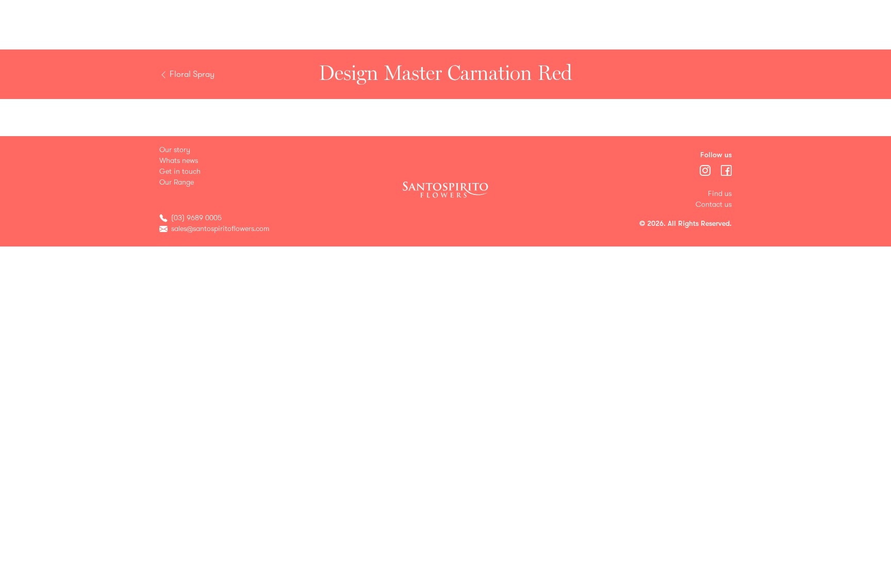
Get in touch (180, 171)
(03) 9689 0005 (196, 218)
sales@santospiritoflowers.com (220, 229)
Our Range (176, 182)
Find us (720, 194)
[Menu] (706, 170)
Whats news (178, 161)
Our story (174, 150)
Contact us (714, 204)
